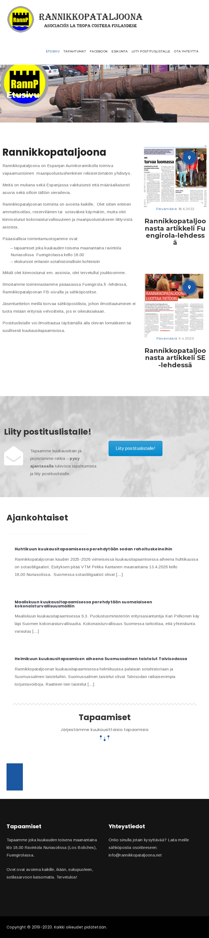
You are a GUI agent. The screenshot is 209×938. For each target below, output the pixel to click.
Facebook (99, 51)
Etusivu (53, 51)
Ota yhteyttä (186, 51)
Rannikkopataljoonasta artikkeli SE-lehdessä (175, 358)
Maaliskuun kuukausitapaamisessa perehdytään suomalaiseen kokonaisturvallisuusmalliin (83, 604)
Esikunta (120, 51)
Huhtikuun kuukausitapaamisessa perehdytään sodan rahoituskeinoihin (94, 549)
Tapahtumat (74, 51)
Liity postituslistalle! (135, 448)
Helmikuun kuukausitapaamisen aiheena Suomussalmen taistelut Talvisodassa (101, 658)
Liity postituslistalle (151, 51)
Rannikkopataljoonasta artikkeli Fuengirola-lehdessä (175, 231)
